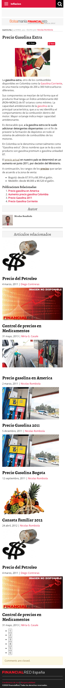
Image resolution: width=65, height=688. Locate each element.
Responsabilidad (28, 682)
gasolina (42, 106)
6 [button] (10, 652)
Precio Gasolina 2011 (20, 197)
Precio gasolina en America (23, 190)
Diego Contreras (30, 284)
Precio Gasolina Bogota (23, 472)
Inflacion (16, 3)
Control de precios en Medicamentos (21, 328)
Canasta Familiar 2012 (22, 519)
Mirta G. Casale (29, 336)
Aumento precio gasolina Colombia (28, 194)
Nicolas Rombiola (45, 29)
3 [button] (10, 639)
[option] (32, 313)
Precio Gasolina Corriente (23, 201)
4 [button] (10, 643)
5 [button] (10, 648)
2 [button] (10, 635)
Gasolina (7, 29)
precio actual (12, 159)
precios (45, 168)
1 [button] (10, 630)
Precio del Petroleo (19, 278)
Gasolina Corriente (51, 83)
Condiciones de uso (10, 682)
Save (53, 44)
